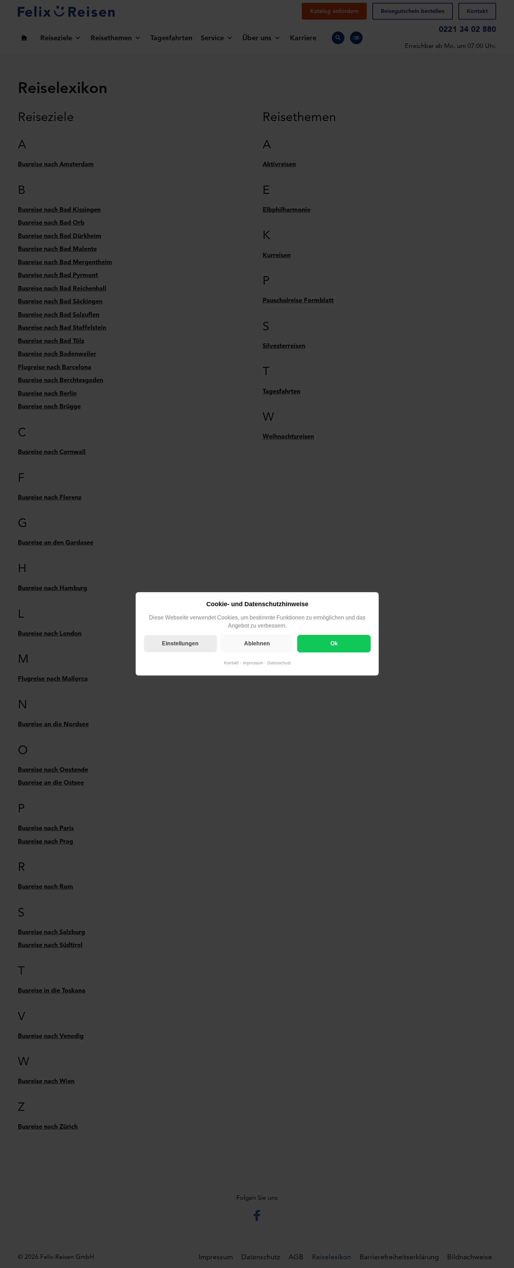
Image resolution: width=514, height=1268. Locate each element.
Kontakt (230, 663)
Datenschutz (279, 663)
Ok (333, 644)
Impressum (252, 663)
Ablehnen (257, 644)
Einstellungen (180, 644)
